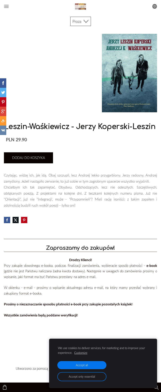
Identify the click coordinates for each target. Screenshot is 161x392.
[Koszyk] (4, 387)
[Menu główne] (6, 6)
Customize (80, 353)
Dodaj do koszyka (28, 157)
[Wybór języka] (154, 6)
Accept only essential (82, 376)
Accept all (82, 365)
